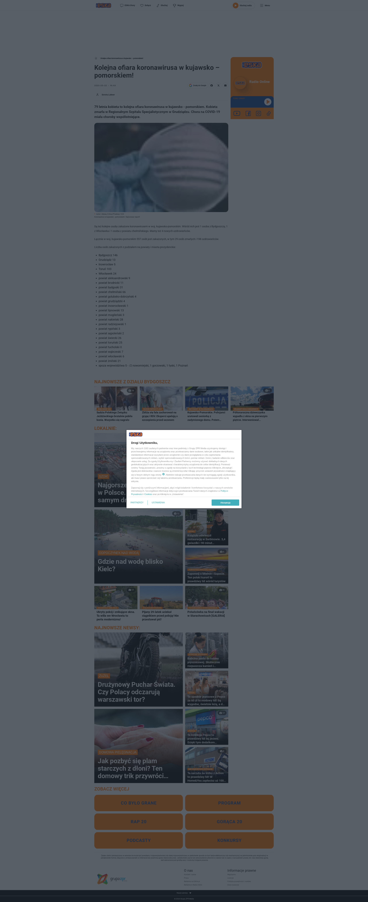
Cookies (148, 494)
